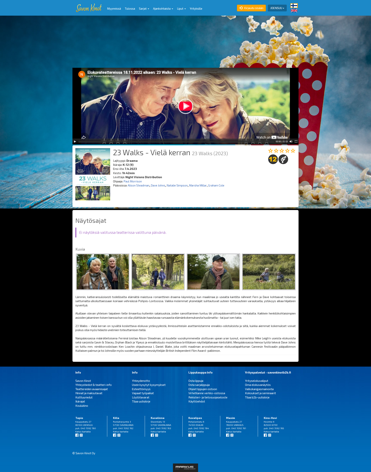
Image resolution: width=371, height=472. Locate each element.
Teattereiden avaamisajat (91, 389)
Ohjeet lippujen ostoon (202, 389)
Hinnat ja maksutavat (88, 393)
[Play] (75, 141)
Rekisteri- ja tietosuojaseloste (207, 397)
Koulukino (81, 405)
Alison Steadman (138, 185)
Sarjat (143, 8)
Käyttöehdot (196, 401)
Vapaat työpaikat (143, 393)
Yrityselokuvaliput (256, 380)
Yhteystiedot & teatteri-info (93, 384)
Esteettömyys (141, 389)
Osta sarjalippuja (199, 384)
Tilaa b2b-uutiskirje (257, 397)
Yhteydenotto (141, 380)
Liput (180, 8)
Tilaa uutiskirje (141, 401)
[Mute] (291, 141)
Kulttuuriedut (84, 397)
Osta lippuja (195, 380)
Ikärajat (80, 401)
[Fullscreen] (296, 141)
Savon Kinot (83, 380)
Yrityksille (196, 8)
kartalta (86, 431)
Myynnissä (114, 8)
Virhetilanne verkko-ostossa (206, 393)
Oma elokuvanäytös (258, 384)
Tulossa (130, 8)
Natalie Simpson (177, 185)
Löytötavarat (140, 397)
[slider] (176, 141)
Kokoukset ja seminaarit (260, 393)
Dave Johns (158, 185)
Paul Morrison (132, 181)
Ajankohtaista (162, 8)
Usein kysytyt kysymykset (149, 384)
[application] (185, 106)
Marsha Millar (198, 185)
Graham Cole (216, 185)
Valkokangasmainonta (259, 389)
